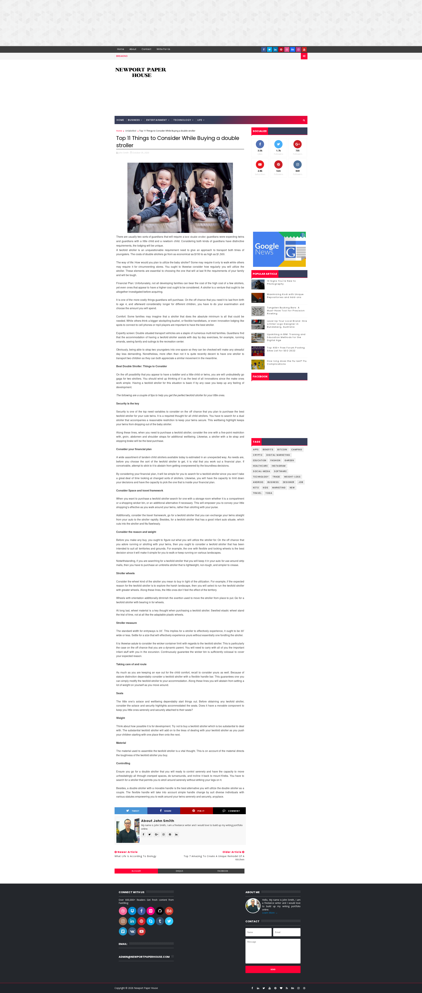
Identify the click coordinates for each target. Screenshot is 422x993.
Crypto (257, 455)
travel (257, 493)
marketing (279, 487)
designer (288, 482)
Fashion (276, 460)
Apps (256, 449)
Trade (276, 476)
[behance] (292, 49)
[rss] (286, 988)
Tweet (135, 811)
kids (265, 487)
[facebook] (263, 49)
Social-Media (261, 471)
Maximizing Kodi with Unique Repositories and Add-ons (285, 296)
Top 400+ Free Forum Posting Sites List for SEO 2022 (286, 349)
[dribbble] (286, 49)
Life (199, 120)
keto (256, 487)
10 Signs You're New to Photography (281, 282)
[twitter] (269, 49)
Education (259, 460)
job (301, 482)
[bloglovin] (281, 988)
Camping (296, 449)
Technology (182, 120)
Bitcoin (282, 449)
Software (280, 471)
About (132, 49)
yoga (269, 493)
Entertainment (156, 120)
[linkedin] (275, 49)
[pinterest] (281, 49)
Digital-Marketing (278, 455)
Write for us (163, 49)
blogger (136, 871)
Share (167, 811)
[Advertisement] (99, 23)
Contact (146, 49)
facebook (223, 871)
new (292, 487)
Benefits (268, 449)
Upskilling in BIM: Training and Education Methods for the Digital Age (286, 337)
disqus (179, 871)
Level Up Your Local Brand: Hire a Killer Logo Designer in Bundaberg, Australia (287, 323)
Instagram (279, 465)
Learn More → (270, 912)
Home (120, 49)
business (273, 482)
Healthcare (260, 465)
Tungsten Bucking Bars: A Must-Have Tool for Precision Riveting (286, 310)
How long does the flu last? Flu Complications (287, 362)
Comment (234, 811)
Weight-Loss (292, 476)
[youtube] (304, 49)
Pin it (201, 811)
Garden (289, 460)
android (258, 482)
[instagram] (298, 49)
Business (134, 120)
